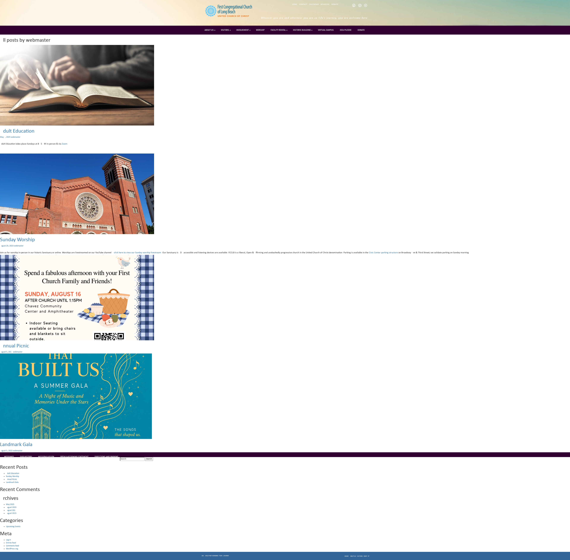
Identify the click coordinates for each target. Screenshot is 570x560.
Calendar (314, 4)
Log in (8, 540)
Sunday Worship (17, 240)
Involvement (242, 30)
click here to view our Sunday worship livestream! (138, 252)
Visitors (225, 30)
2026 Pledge (346, 30)
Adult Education (17, 131)
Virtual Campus (326, 30)
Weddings (9, 456)
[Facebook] (354, 6)
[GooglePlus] (360, 6)
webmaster (15, 137)
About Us (209, 30)
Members (325, 4)
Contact (303, 4)
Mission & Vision (46, 456)
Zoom (64, 144)
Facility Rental (278, 30)
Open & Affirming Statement (74, 456)
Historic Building (302, 30)
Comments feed (12, 546)
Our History (26, 456)
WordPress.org (12, 549)
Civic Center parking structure (383, 252)
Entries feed (11, 543)
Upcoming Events (13, 526)
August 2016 (11, 510)
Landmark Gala (16, 444)
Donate (334, 4)
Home (294, 4)
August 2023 (11, 507)
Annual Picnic (14, 346)
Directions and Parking (106, 456)
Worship (260, 30)
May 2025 (10, 504)
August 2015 (11, 513)
